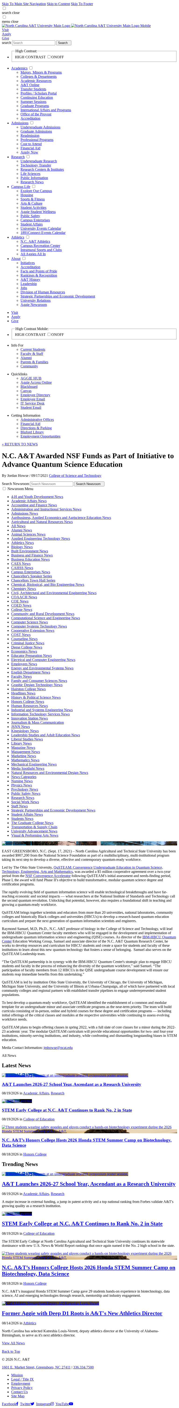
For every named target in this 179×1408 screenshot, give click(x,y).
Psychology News (24, 789)
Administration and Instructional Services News (46, 509)
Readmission (30, 136)
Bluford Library (32, 432)
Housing (27, 195)
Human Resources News (29, 706)
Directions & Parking (36, 428)
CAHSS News (22, 568)
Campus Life (20, 187)
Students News (22, 819)
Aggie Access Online (36, 382)
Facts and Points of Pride (39, 271)
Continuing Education (37, 97)
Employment (20, 1383)
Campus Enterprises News (30, 572)
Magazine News (23, 748)
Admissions (19, 123)
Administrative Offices (37, 420)
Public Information (34, 178)
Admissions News (24, 513)
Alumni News (21, 530)
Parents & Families (34, 362)
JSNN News (20, 727)
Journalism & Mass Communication (37, 722)
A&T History (30, 280)
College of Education (39, 1119)
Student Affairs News (27, 814)
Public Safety (30, 216)
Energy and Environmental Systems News (42, 668)
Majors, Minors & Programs (41, 72)
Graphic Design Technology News (36, 685)
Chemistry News (23, 589)
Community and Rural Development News (42, 614)
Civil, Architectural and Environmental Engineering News (53, 593)
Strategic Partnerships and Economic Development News (53, 810)
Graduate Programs (35, 106)
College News (21, 610)
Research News (32, 182)
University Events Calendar (41, 228)
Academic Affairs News (29, 501)
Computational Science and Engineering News (45, 618)
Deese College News (26, 647)
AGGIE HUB (31, 378)
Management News (25, 752)
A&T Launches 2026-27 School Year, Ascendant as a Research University (71, 1084)
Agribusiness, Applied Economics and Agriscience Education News (61, 518)
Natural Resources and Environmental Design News (49, 773)
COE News (19, 601)
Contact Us (19, 1392)
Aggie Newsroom (34, 305)
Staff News (19, 806)
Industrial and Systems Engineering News (42, 710)
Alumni (26, 358)
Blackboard (29, 387)
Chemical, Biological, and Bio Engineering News (47, 584)
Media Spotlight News (27, 768)
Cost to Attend (31, 144)
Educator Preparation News (31, 656)
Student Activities (33, 208)
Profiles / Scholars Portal (39, 93)
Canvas (26, 391)
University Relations (36, 300)
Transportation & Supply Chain (34, 827)
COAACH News (24, 597)
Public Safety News (25, 794)
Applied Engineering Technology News (40, 538)
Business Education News (30, 559)
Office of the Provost (36, 114)
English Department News (30, 672)
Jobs (24, 288)
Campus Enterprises (35, 220)
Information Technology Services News (40, 714)
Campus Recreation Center (40, 246)
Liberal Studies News (27, 739)
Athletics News (22, 543)
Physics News (21, 785)
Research (18, 157)
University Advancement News (34, 831)
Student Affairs (32, 224)
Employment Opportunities (40, 436)
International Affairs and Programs (46, 110)
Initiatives (28, 263)
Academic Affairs (36, 1093)
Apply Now (29, 152)
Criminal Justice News (27, 643)
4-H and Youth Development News (37, 497)
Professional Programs (37, 140)
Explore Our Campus (36, 191)
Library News (21, 743)
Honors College (35, 1154)
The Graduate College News (32, 823)
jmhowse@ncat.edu (58, 1048)
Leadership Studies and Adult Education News (45, 735)
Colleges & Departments (39, 77)
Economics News (24, 651)
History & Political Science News (36, 697)
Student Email (31, 407)
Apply (6, 34)
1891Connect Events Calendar (43, 233)
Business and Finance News (32, 555)
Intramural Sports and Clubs (41, 250)
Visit (5, 30)
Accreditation (30, 118)
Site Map (17, 1396)
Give (5, 38)
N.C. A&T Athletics (35, 241)
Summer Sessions (33, 102)
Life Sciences (30, 174)
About (16, 259)
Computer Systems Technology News (39, 626)
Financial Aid (30, 148)
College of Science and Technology (75, 476)
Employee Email (33, 399)
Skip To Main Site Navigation (24, 4)
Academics (19, 68)
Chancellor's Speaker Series (31, 576)
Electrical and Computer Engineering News (43, 660)
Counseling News (24, 639)
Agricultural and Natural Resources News (42, 522)
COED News (21, 605)
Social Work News (25, 802)
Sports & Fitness (33, 199)
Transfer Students (33, 89)
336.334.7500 (83, 1367)
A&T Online (30, 85)
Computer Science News (29, 622)
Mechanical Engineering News (34, 764)
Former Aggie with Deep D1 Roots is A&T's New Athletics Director (82, 1313)
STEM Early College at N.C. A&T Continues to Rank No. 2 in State (67, 1110)
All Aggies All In (33, 254)
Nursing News (22, 781)
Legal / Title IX (22, 1379)
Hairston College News (28, 689)
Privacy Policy (22, 1388)
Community (29, 366)
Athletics (17, 237)
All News (18, 526)
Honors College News (27, 702)
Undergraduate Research (39, 161)
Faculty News (21, 676)
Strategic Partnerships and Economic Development (58, 296)
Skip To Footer (82, 4)
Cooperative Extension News (32, 630)
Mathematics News (25, 760)
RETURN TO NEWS (20, 444)
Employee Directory (35, 395)
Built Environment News (29, 551)
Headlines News (23, 693)
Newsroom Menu (20, 489)
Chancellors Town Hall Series (33, 580)
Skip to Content (58, 4)
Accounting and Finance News (34, 505)
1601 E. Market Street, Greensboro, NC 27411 (36, 1367)
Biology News (22, 547)
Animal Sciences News (28, 534)
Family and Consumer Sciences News (39, 681)
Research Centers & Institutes (42, 169)
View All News (13, 1343)
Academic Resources (36, 81)
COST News (21, 635)
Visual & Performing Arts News (34, 835)
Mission (17, 1375)
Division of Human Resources (43, 292)
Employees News (24, 664)
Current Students (33, 349)
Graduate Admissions (36, 131)
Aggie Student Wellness (38, 212)
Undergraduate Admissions (40, 127)
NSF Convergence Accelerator (48, 876)
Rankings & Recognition (39, 275)
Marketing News (23, 756)
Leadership (29, 284)
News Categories (23, 777)
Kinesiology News (25, 731)
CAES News (21, 564)
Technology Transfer (36, 165)
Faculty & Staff (32, 354)
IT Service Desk (33, 403)
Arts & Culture (31, 203)
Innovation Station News (29, 718)
